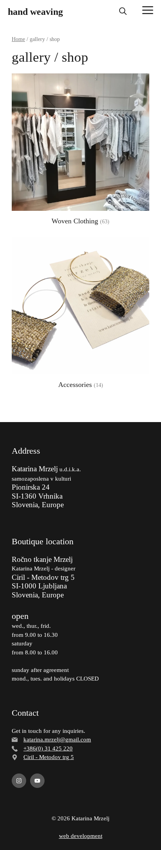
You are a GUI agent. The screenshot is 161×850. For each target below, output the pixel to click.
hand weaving (35, 12)
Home (18, 39)
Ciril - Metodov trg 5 (48, 757)
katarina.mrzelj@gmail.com (57, 739)
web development (80, 836)
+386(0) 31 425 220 (48, 748)
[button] (122, 11)
